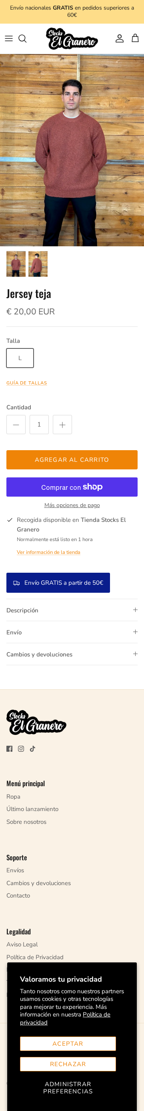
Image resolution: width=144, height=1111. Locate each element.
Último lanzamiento (32, 809)
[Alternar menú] (9, 38)
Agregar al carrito (72, 460)
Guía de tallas (26, 383)
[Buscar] (26, 38)
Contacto (18, 896)
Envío (14, 632)
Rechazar (68, 1064)
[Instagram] (21, 749)
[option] (72, 150)
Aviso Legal (22, 944)
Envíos (15, 870)
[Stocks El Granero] (72, 39)
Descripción (22, 610)
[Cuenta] (117, 38)
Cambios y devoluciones (39, 654)
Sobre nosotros (26, 822)
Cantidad (18, 407)
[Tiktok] (33, 749)
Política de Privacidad (35, 957)
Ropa (13, 797)
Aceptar (67, 1044)
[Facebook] (9, 749)
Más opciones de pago (72, 505)
